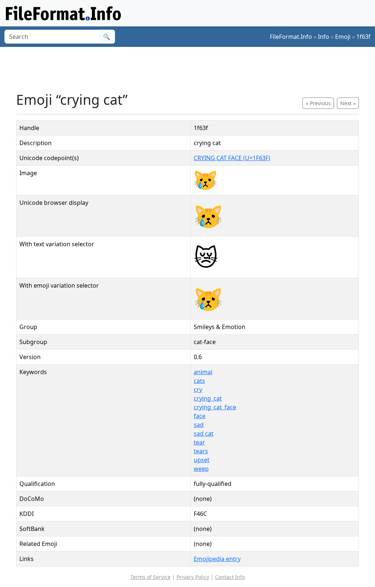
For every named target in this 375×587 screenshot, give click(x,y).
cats (199, 381)
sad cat (204, 433)
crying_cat (208, 398)
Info (323, 37)
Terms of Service (150, 576)
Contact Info (230, 576)
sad (199, 425)
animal (203, 372)
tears (201, 451)
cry (198, 389)
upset (201, 460)
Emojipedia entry (217, 559)
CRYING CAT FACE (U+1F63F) (232, 158)
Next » (348, 103)
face (199, 416)
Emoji (342, 37)
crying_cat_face (215, 407)
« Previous (318, 103)
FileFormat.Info (291, 37)
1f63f (363, 37)
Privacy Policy (193, 576)
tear (199, 442)
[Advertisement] (192, 69)
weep (201, 469)
